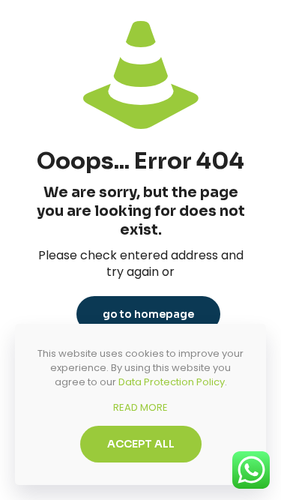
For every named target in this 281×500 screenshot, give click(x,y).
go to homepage (148, 314)
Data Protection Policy (171, 382)
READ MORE (140, 407)
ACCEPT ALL (141, 444)
